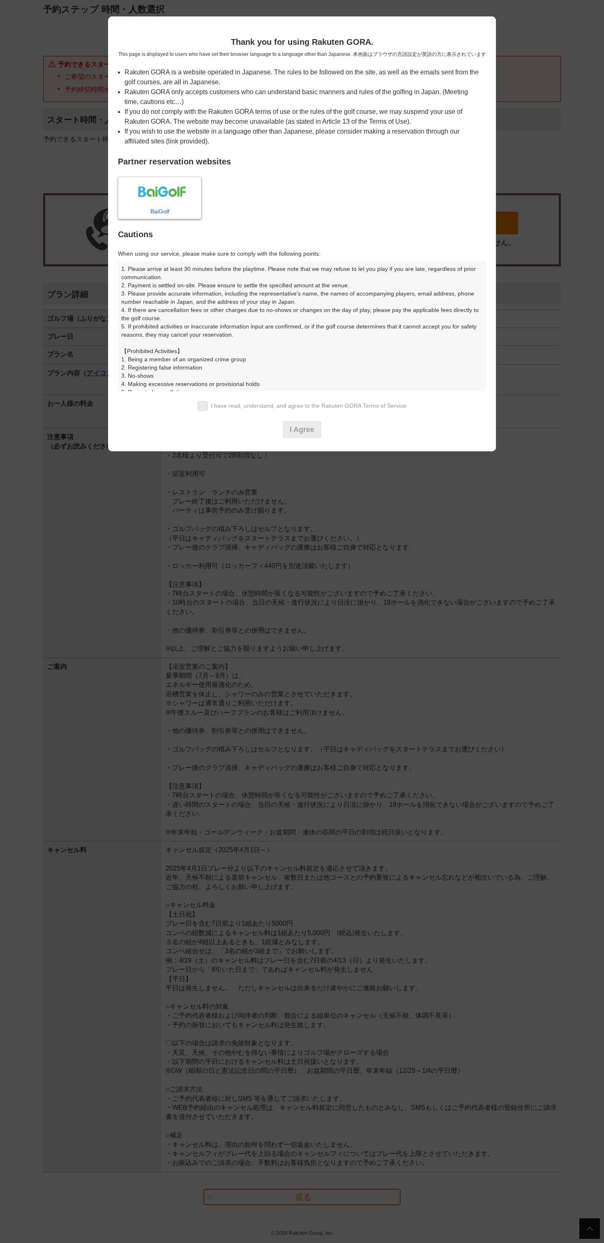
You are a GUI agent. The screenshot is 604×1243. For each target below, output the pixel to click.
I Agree (302, 429)
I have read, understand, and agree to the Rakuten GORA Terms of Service (308, 405)
